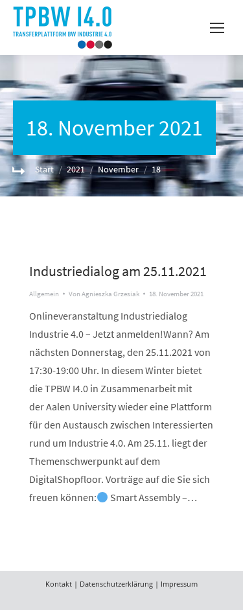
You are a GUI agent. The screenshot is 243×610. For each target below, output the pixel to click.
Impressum (179, 584)
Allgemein (44, 293)
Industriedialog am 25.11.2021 (118, 271)
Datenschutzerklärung (116, 584)
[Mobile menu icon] (217, 28)
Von (104, 293)
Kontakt (58, 584)
